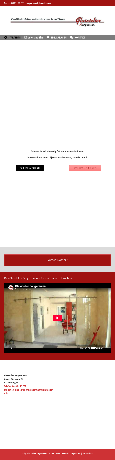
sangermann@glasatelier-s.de (38, 3)
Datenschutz (88, 453)
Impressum (76, 453)
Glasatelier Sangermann (37, 453)
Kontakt (65, 453)
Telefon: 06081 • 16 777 (14, 3)
